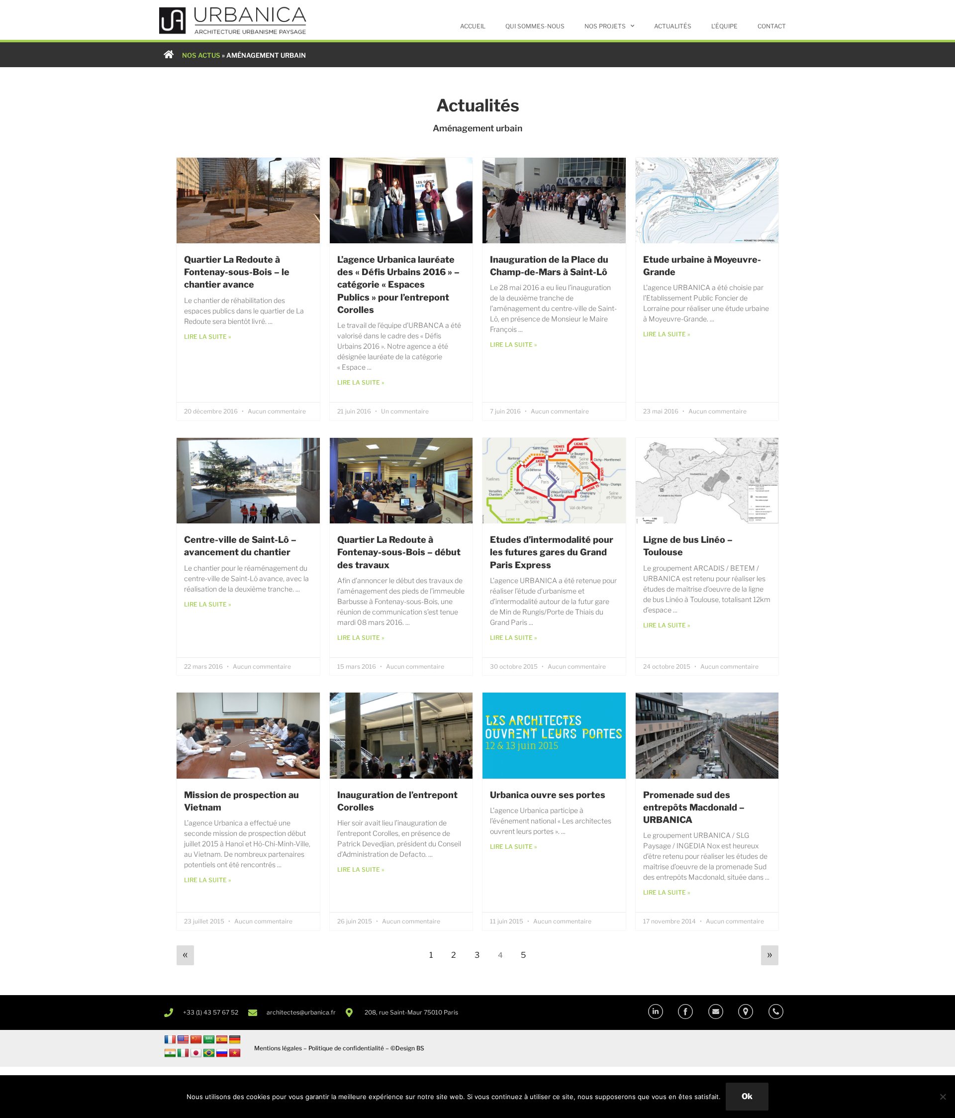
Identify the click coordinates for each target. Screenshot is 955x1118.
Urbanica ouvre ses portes (547, 795)
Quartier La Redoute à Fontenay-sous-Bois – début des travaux (399, 552)
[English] (183, 1040)
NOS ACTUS (201, 55)
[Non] (943, 1097)
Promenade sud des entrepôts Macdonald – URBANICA (694, 807)
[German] (235, 1040)
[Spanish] (222, 1040)
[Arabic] (209, 1040)
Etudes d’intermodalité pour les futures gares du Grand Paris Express (551, 552)
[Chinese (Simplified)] (196, 1040)
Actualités (672, 26)
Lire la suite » (207, 336)
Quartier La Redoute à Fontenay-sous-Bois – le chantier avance (236, 272)
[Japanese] (196, 1053)
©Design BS (407, 1048)
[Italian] (183, 1053)
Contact (772, 26)
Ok (747, 1096)
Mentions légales (278, 1048)
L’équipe (724, 26)
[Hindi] (170, 1053)
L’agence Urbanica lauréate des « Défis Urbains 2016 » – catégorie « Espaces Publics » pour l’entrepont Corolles (398, 284)
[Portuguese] (209, 1053)
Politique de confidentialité (346, 1048)
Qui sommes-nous (535, 26)
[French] (170, 1040)
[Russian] (222, 1053)
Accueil (472, 26)
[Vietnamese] (235, 1053)
